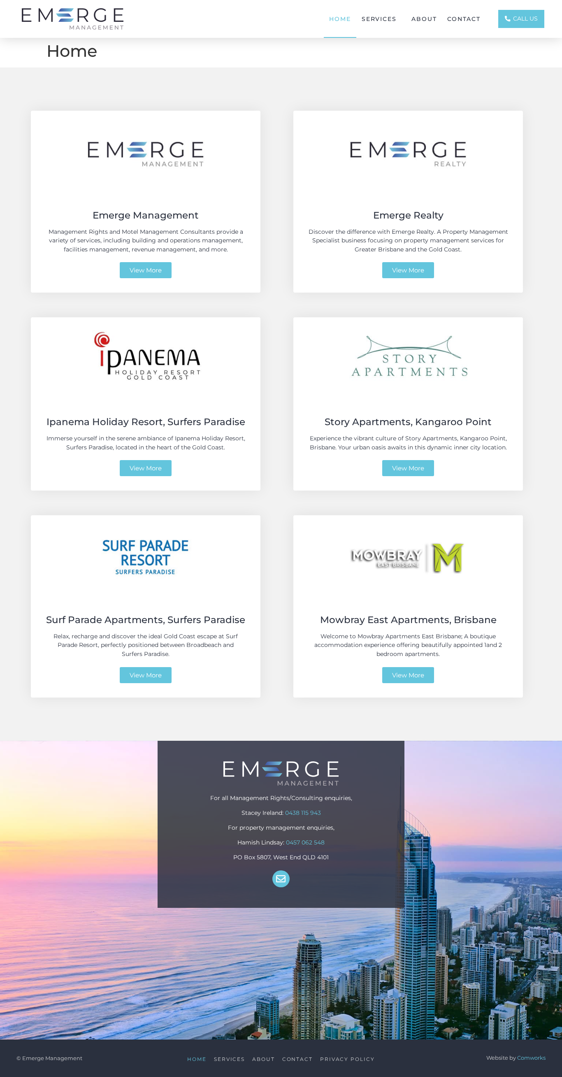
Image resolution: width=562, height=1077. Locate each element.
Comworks (531, 1057)
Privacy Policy (347, 1059)
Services (379, 19)
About (424, 19)
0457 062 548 (305, 842)
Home (340, 19)
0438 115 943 (303, 812)
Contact (463, 19)
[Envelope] (280, 878)
